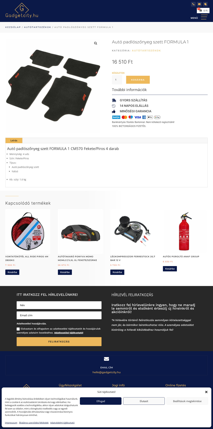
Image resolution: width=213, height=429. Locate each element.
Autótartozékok (37, 27)
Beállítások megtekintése (187, 401)
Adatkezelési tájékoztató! (68, 332)
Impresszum (11, 422)
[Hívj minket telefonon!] (193, 4)
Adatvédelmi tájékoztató (62, 422)
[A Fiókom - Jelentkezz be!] (205, 4)
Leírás (13, 140)
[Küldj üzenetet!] (199, 4)
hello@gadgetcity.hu (107, 372)
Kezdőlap (13, 27)
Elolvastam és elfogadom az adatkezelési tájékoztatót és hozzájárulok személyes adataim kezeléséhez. (59, 330)
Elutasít (144, 401)
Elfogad (101, 401)
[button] (206, 392)
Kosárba (138, 79)
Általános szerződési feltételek (34, 422)
